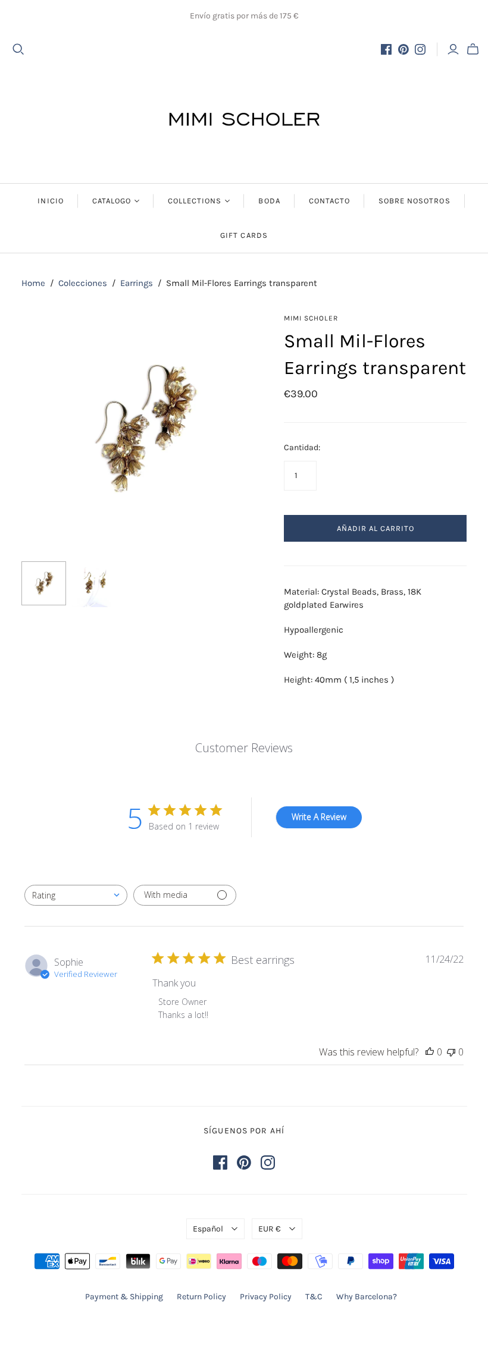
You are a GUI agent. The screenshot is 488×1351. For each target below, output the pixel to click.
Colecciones (82, 283)
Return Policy (201, 1297)
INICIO (50, 200)
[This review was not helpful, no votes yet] (451, 1051)
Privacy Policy (266, 1297)
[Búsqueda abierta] (18, 49)
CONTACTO (329, 200)
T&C (314, 1297)
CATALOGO (111, 200)
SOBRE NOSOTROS (414, 200)
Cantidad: (302, 447)
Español (208, 1229)
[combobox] (75, 895)
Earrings (136, 283)
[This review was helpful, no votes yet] (430, 1051)
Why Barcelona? (366, 1297)
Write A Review (319, 816)
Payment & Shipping (124, 1297)
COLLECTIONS (194, 200)
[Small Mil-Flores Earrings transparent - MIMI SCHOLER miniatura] (43, 583)
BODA (269, 200)
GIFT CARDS (243, 235)
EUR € (269, 1229)
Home (33, 283)
